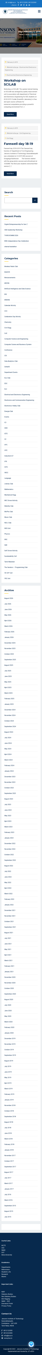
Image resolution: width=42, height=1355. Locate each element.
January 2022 (9, 905)
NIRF (3, 1292)
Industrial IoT (8, 456)
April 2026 (7, 621)
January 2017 (9, 1189)
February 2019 (9, 1094)
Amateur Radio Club (11, 266)
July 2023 (7, 804)
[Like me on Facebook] (18, 5)
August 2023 (8, 799)
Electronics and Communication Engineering (19, 400)
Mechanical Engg (10, 495)
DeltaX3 (7, 367)
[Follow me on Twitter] (21, 5)
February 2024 (9, 765)
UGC (2, 1248)
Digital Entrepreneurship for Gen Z (16, 224)
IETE (6, 434)
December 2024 (9, 710)
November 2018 (9, 1105)
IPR (5, 461)
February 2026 (9, 632)
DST (2, 1252)
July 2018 (7, 1128)
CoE (5, 333)
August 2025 (8, 665)
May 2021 (7, 949)
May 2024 (7, 749)
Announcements (9, 278)
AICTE (3, 1245)
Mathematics (8, 489)
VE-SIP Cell (8, 573)
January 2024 (9, 771)
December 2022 (9, 843)
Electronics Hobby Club (12, 406)
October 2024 (9, 721)
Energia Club (8, 411)
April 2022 (7, 888)
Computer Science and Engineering (16, 339)
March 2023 (8, 827)
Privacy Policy (6, 1306)
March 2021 (8, 960)
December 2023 (9, 777)
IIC (5, 439)
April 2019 (7, 1083)
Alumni (14, 5)
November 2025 (9, 648)
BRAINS (7, 300)
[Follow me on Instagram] (24, 5)
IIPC (5, 445)
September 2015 (10, 1206)
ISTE (6, 467)
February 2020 (9, 1027)
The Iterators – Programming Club (16, 567)
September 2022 (10, 860)
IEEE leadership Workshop (13, 230)
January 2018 (9, 1150)
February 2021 (9, 966)
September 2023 (10, 793)
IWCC (6, 473)
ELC (5, 389)
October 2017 (9, 1161)
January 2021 (9, 972)
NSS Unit (7, 528)
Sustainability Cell (10, 556)
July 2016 (7, 1194)
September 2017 (10, 1167)
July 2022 (7, 871)
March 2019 (8, 1089)
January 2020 (9, 1033)
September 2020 (10, 994)
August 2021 (8, 933)
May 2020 (7, 1016)
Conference (8, 350)
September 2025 (10, 660)
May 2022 (7, 882)
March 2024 (8, 760)
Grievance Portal (7, 1303)
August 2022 (8, 866)
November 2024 (9, 715)
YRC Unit (7, 578)
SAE (5, 545)
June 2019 (8, 1072)
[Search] (35, 200)
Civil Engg (10, 138)
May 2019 (7, 1077)
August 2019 (8, 1061)
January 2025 (9, 704)
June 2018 (8, 1133)
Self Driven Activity (10, 551)
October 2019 (9, 1050)
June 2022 (8, 877)
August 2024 (8, 732)
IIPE (5, 450)
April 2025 (7, 687)
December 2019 (9, 1038)
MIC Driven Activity (10, 500)
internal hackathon (10, 247)
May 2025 (7, 682)
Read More (10, 114)
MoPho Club (8, 512)
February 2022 (9, 899)
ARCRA (6, 283)
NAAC (3, 1250)
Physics (7, 534)
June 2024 (8, 743)
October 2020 (9, 988)
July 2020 (7, 1005)
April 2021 (7, 955)
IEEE (6, 428)
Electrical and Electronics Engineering (19, 75)
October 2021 (9, 921)
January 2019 (9, 1100)
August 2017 (8, 1172)
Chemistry (7, 322)
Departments (5, 1267)
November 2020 (9, 983)
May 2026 (7, 615)
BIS (5, 294)
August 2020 (8, 999)
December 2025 (9, 643)
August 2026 (8, 598)
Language (7, 478)
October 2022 (9, 855)
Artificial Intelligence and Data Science (17, 289)
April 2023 (7, 821)
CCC (5, 311)
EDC (5, 383)
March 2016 (8, 1200)
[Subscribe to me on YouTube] (26, 5)
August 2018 (8, 1122)
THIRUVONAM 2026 (11, 235)
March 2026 (8, 626)
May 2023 (7, 816)
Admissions (5, 1269)
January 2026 (9, 637)
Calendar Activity (10, 305)
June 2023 (8, 810)
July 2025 (7, 671)
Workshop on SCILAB (15, 82)
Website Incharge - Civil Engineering (18, 133)
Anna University (6, 1255)
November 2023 (9, 782)
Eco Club (7, 378)
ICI (5, 422)
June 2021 (8, 944)
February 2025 (9, 699)
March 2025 (8, 693)
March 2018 (8, 1139)
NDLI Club (7, 523)
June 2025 (8, 676)
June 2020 (8, 1011)
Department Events (10, 372)
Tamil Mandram (9, 562)
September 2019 (10, 1055)
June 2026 (8, 609)
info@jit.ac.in (12, 2)
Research (4, 1274)
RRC (5, 539)
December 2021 (9, 910)
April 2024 (7, 754)
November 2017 (9, 1155)
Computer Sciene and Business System (17, 344)
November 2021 (9, 916)
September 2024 (10, 726)
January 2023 (9, 838)
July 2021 (7, 938)
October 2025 (9, 654)
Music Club (8, 517)
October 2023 (9, 788)
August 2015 (8, 1211)
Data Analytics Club (11, 361)
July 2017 (7, 1178)
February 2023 (9, 832)
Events (6, 417)
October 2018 (9, 1111)
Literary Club (8, 484)
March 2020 (8, 1022)
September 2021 (10, 927)
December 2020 (9, 977)
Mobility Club (8, 506)
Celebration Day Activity (12, 317)
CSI (5, 356)
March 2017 (8, 1183)
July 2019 (7, 1066)
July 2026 (7, 604)
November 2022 (9, 849)
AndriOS (7, 272)
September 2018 (10, 1116)
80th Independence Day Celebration (16, 241)
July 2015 (7, 1217)
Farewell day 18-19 (18, 144)
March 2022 (8, 894)
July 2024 (7, 738)
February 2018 (9, 1144)
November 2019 (9, 1044)
